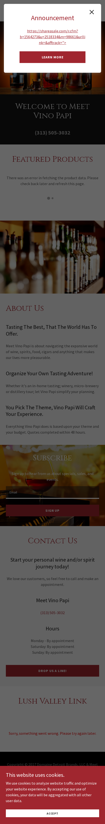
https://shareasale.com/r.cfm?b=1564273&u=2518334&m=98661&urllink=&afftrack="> (52, 36)
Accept (52, 813)
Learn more (52, 57)
